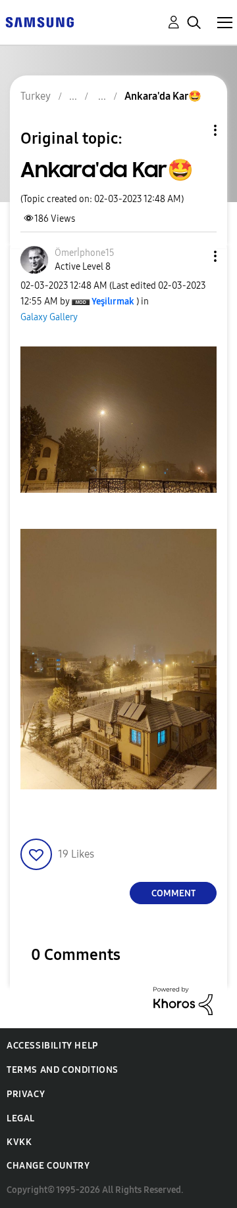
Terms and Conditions (62, 1069)
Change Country (48, 1165)
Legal (21, 1118)
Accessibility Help (52, 1045)
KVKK (19, 1142)
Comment (173, 893)
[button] (193, 256)
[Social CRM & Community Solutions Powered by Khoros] (183, 1000)
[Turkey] (39, 21)
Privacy (26, 1094)
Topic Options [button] (193, 130)
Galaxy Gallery (49, 317)
